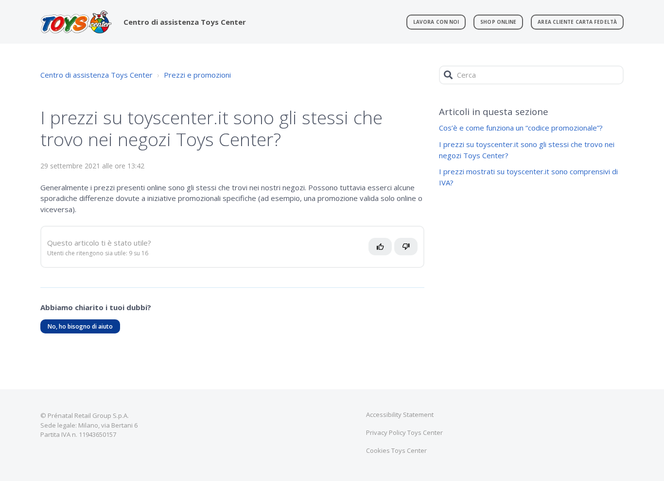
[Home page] (76, 22)
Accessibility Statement (400, 414)
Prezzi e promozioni (197, 75)
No (411, 250)
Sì (382, 250)
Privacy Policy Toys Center (404, 432)
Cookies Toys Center (396, 450)
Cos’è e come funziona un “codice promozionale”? (521, 128)
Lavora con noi (436, 21)
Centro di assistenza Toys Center (96, 75)
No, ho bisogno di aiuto (80, 326)
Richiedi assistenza (82, 406)
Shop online (498, 21)
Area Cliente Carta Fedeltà (577, 21)
